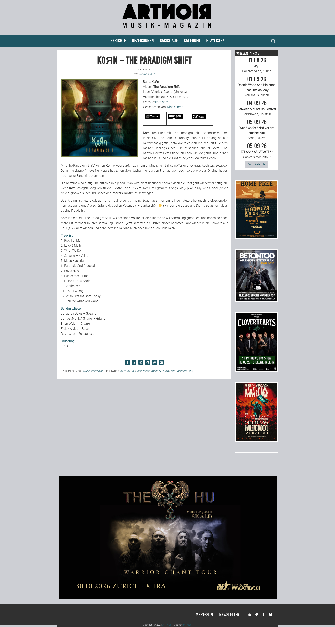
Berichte (118, 40)
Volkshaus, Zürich (256, 86)
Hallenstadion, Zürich (256, 65)
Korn (123, 370)
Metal (138, 370)
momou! (187, 625)
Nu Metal (164, 370)
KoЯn (130, 370)
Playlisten (215, 40)
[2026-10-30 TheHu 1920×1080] (168, 598)
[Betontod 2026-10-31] (256, 300)
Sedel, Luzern (256, 129)
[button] (127, 362)
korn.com (161, 102)
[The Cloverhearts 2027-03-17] (256, 369)
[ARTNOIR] (167, 29)
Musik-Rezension (93, 370)
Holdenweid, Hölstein (256, 108)
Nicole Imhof (175, 107)
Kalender (192, 40)
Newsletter (229, 614)
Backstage (169, 40)
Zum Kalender (256, 164)
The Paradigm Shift (181, 370)
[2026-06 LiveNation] (256, 236)
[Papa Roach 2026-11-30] (256, 439)
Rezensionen (143, 40)
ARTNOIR (167, 625)
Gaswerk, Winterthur (257, 151)
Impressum (203, 614)
